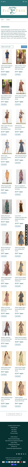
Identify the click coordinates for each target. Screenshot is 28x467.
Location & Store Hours (14, 425)
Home (2, 19)
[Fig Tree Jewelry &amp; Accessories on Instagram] (23, 454)
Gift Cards (14, 431)
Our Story (14, 429)
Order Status (14, 436)
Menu (4, 1)
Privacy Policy (14, 433)
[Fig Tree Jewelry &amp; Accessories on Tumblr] (25, 454)
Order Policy (14, 442)
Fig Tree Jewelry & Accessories (15, 457)
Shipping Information (14, 444)
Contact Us (14, 446)
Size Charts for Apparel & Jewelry (14, 440)
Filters (24, 46)
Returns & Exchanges (14, 438)
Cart (25, 1)
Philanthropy (14, 427)
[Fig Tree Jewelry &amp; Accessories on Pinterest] (21, 454)
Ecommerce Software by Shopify (13, 459)
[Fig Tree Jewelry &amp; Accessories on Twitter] (16, 454)
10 (17, 414)
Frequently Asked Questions (14, 448)
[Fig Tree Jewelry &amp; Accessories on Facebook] (19, 454)
